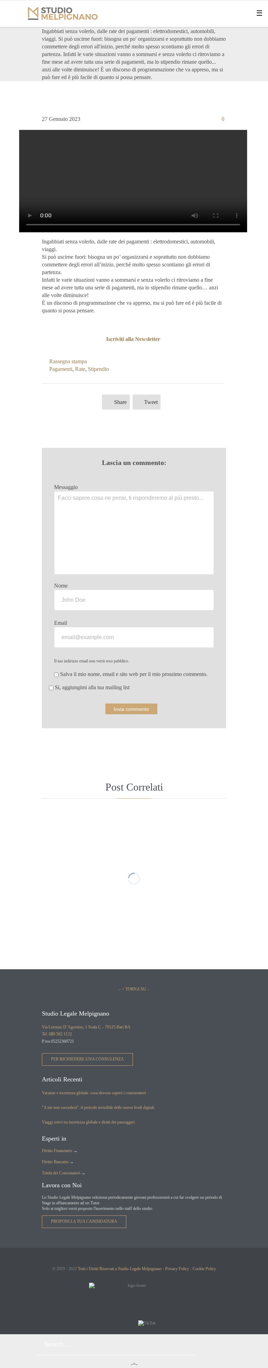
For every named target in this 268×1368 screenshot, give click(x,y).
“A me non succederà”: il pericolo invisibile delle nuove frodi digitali (98, 1107)
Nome (61, 586)
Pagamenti (60, 369)
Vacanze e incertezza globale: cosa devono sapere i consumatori (94, 1092)
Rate (80, 369)
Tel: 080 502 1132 (57, 1034)
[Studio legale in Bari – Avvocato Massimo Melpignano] (62, 13)
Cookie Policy (204, 1268)
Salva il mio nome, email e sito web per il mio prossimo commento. (133, 674)
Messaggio (66, 487)
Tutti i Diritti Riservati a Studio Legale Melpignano (120, 1268)
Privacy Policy (177, 1268)
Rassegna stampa (68, 361)
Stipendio (98, 369)
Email (60, 623)
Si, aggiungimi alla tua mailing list (91, 687)
